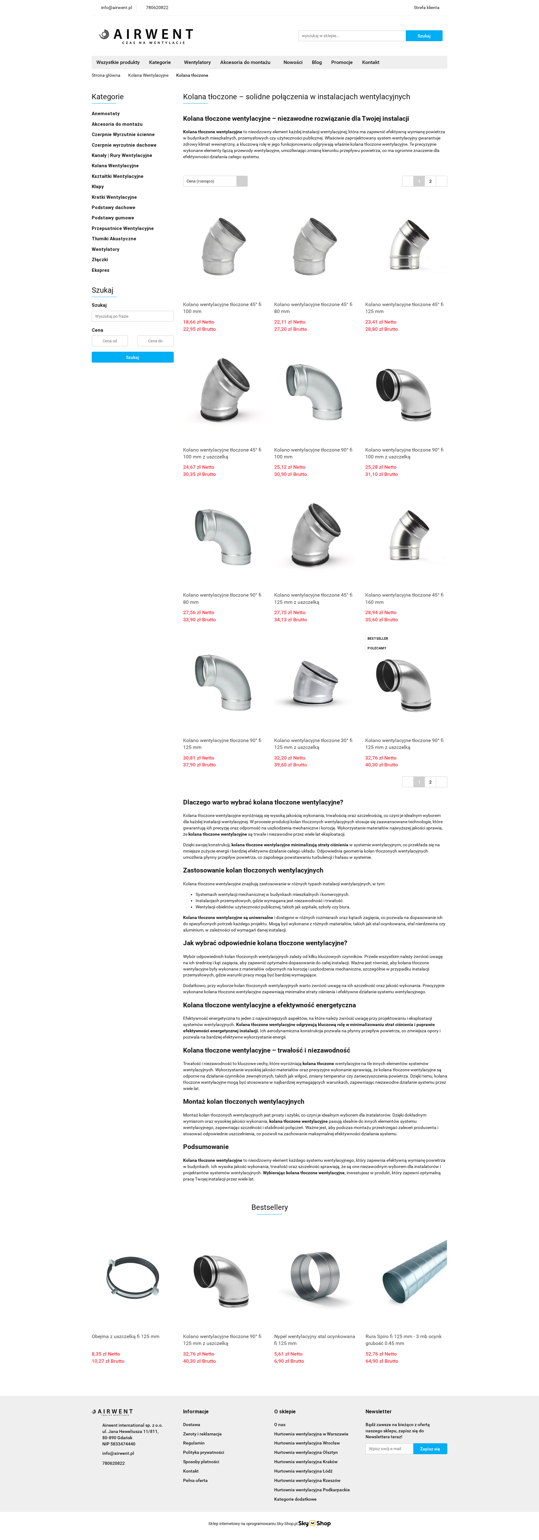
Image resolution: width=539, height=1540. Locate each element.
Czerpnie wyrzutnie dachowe (124, 145)
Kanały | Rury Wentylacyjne (122, 155)
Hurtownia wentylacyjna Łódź (303, 1471)
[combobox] (215, 181)
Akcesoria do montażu (117, 124)
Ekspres (100, 270)
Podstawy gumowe (113, 218)
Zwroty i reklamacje (202, 1433)
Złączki (100, 259)
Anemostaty (106, 113)
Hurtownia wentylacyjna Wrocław (307, 1442)
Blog (317, 62)
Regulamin (194, 1442)
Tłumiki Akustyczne (114, 239)
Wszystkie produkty (118, 62)
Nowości (293, 62)
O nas (279, 1424)
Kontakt (370, 62)
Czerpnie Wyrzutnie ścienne (123, 134)
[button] (196, 1412)
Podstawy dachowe (113, 207)
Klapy (98, 186)
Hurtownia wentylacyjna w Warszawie (311, 1433)
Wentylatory (197, 62)
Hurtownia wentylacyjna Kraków (305, 1461)
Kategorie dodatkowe (295, 1499)
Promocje (342, 62)
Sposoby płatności (201, 1461)
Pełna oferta (195, 1480)
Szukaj (132, 357)
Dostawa (191, 1424)
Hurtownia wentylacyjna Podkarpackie (312, 1489)
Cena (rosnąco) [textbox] (200, 181)
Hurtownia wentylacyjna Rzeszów (307, 1480)
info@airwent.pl (118, 1453)
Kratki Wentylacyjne (114, 197)
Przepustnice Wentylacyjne (123, 228)
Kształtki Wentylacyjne (117, 176)
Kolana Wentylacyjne (115, 166)
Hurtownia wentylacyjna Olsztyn (306, 1452)
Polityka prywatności (203, 1452)
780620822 (113, 1463)
